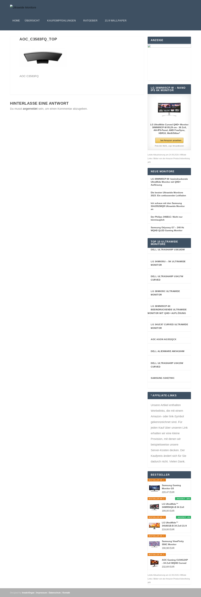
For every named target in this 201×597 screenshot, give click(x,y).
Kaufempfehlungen (61, 20)
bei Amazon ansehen (170, 140)
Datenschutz (55, 593)
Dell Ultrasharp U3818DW (168, 249)
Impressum (41, 593)
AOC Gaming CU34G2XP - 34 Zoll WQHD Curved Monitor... (175, 562)
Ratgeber (90, 20)
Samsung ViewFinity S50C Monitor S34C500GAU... (173, 543)
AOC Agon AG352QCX (163, 339)
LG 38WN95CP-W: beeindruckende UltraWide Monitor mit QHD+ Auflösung (169, 182)
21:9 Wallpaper (116, 20)
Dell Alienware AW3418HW (168, 351)
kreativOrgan (28, 593)
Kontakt (66, 593)
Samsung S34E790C (162, 378)
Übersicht (32, 20)
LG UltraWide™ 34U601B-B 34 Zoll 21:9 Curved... (174, 524)
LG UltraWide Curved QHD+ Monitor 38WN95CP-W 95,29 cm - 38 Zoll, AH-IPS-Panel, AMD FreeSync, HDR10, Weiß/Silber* (169, 128)
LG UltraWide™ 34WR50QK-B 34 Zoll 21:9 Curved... (173, 506)
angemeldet (30, 108)
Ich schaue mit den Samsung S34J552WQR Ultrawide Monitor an (168, 206)
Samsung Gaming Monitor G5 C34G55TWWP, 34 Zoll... (174, 487)
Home (16, 20)
